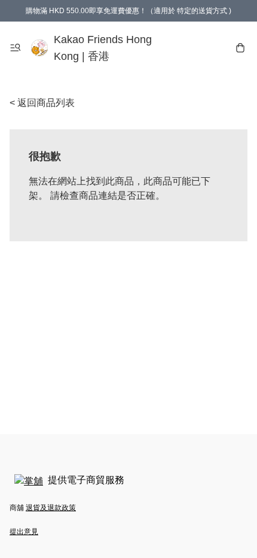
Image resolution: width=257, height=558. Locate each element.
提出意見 (24, 531)
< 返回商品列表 (42, 103)
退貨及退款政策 (51, 508)
